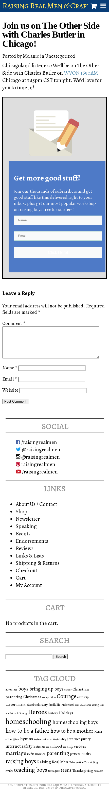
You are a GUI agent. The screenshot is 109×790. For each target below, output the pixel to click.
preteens (75, 754)
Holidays (66, 712)
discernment (16, 704)
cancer (67, 690)
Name (9, 368)
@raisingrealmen (40, 449)
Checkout (26, 570)
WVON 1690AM (81, 72)
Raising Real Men (52, 762)
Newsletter (28, 518)
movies (40, 753)
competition (49, 697)
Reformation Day (79, 762)
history (53, 713)
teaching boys (30, 770)
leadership (39, 747)
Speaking (26, 526)
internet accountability (50, 739)
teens (66, 770)
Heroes (37, 711)
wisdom (98, 771)
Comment (13, 323)
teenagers (54, 771)
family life (54, 705)
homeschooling (28, 721)
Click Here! (58, 252)
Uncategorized (60, 56)
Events (23, 533)
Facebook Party (37, 704)
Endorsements (32, 541)
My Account (29, 585)
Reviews (24, 548)
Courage (66, 696)
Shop (21, 511)
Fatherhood (67, 705)
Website (10, 390)
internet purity (79, 739)
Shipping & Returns (38, 563)
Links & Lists (30, 555)
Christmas (32, 696)
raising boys (21, 761)
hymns (26, 739)
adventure (11, 689)
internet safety (19, 746)
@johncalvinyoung (70, 787)
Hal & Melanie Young (87, 705)
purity (86, 753)
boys (23, 688)
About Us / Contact (36, 504)
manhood (54, 746)
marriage (16, 753)
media (30, 754)
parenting (58, 753)
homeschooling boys (75, 722)
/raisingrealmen (38, 442)
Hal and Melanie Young (65, 784)
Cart (21, 577)
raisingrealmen (37, 464)
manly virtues (74, 746)
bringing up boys (46, 689)
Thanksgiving (82, 770)
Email (9, 379)
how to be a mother (71, 730)
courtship (82, 697)
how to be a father (27, 731)
